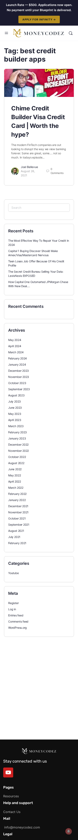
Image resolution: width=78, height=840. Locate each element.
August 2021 (16, 530)
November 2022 (18, 450)
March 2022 (15, 487)
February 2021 (17, 543)
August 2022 (16, 463)
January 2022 (17, 500)
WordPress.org (17, 627)
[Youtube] (8, 772)
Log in (12, 609)
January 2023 (17, 438)
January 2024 (17, 364)
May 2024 (14, 340)
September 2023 (19, 389)
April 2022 (14, 481)
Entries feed (15, 615)
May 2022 (14, 475)
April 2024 (14, 346)
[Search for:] (39, 208)
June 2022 (15, 469)
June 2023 (15, 407)
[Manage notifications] (68, 831)
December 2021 (18, 506)
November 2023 (18, 376)
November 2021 (18, 512)
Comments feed (18, 621)
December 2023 (18, 370)
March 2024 (16, 352)
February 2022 (17, 493)
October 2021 (17, 518)
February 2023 (17, 432)
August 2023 (16, 395)
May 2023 (14, 413)
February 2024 (17, 358)
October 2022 (17, 457)
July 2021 (14, 537)
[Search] (70, 33)
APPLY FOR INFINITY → (39, 19)
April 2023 (14, 420)
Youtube (13, 573)
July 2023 (14, 401)
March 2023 (16, 426)
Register (13, 603)
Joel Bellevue (29, 167)
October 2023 (17, 383)
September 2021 (18, 524)
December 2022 (18, 444)
